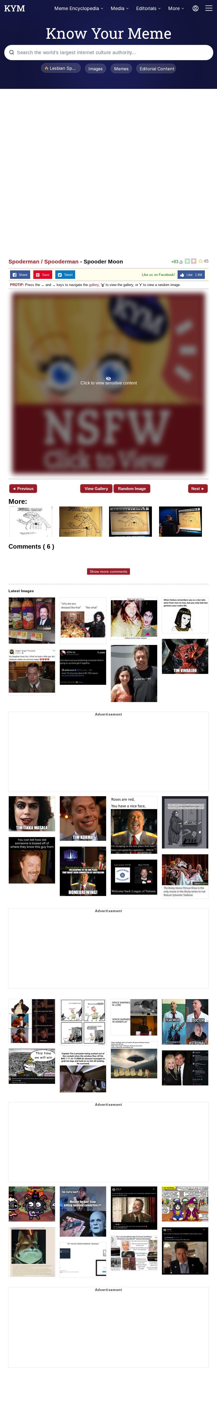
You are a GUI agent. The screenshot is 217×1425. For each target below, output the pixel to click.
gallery (94, 285)
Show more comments (108, 571)
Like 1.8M (193, 275)
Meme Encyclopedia (76, 8)
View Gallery (96, 488)
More (174, 8)
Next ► (198, 488)
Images (95, 68)
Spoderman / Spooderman (43, 261)
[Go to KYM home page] (14, 9)
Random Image (132, 488)
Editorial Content (157, 68)
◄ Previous (23, 488)
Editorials (146, 8)
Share (22, 275)
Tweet (67, 275)
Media (117, 8)
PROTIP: (17, 285)
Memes (121, 68)
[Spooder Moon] (108, 383)
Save (44, 275)
